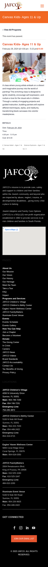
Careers (6, 349)
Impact (5, 295)
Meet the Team (9, 285)
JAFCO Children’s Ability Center (17, 305)
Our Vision (7, 275)
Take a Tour (7, 288)
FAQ (4, 292)
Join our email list (24, 539)
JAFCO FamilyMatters (12, 312)
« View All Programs (11, 29)
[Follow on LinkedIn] (27, 528)
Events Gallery (9, 325)
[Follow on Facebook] (14, 528)
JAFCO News (8, 352)
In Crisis (6, 345)
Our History (7, 278)
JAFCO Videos (9, 356)
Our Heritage (8, 282)
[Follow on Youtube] (33, 528)
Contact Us (7, 366)
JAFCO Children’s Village (14, 302)
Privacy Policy (9, 372)
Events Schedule (10, 322)
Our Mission (8, 271)
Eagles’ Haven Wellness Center (17, 309)
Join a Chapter (9, 332)
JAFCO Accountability (12, 362)
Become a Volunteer (11, 335)
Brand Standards (10, 359)
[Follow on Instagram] (21, 528)
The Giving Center (10, 342)
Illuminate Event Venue (13, 315)
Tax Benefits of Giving (12, 369)
